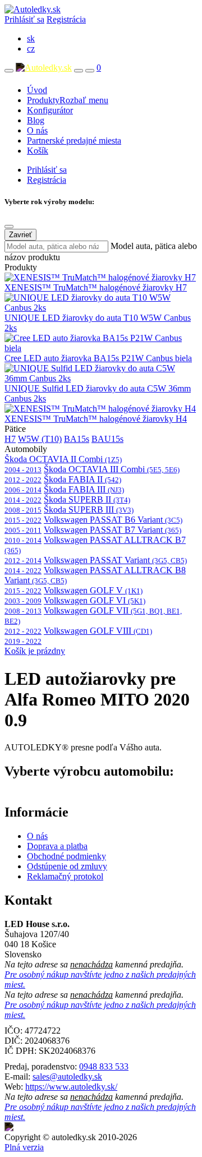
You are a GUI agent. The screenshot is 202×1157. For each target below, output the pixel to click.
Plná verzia (24, 1147)
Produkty (67, 100)
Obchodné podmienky (66, 856)
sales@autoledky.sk (67, 1076)
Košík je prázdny (34, 651)
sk (31, 38)
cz (31, 48)
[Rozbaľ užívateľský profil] (89, 70)
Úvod (37, 90)
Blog (35, 120)
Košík (37, 150)
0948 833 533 (103, 1066)
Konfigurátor (50, 110)
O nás (37, 130)
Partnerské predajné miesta (74, 140)
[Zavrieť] (8, 226)
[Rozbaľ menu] (8, 70)
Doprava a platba (57, 846)
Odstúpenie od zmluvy (67, 866)
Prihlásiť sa (24, 19)
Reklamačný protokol (65, 876)
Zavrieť (20, 235)
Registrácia (66, 19)
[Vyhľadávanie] (78, 70)
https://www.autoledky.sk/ (71, 1086)
